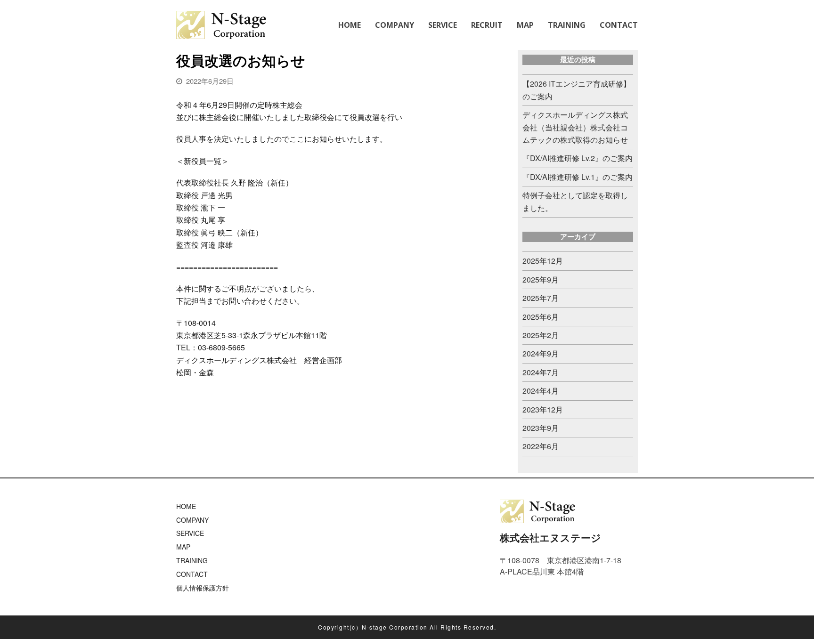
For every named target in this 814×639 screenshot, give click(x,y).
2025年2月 (540, 335)
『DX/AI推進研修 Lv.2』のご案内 (577, 158)
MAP (183, 546)
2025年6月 (540, 316)
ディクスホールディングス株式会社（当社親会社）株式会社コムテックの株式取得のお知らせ (575, 127)
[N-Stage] (221, 23)
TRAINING (192, 560)
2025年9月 (540, 279)
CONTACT (192, 574)
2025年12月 (542, 260)
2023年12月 (542, 409)
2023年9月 (540, 427)
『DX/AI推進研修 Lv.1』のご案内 (577, 176)
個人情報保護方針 (202, 587)
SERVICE (190, 533)
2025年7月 (540, 297)
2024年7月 (540, 372)
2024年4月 (540, 390)
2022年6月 (540, 446)
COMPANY (192, 520)
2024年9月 (540, 353)
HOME (186, 506)
